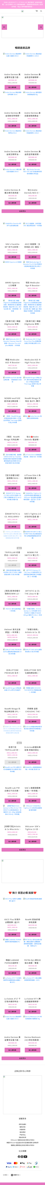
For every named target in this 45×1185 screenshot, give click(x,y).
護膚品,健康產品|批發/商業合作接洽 (22, 1145)
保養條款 (22, 1129)
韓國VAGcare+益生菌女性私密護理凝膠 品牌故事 (23, 1143)
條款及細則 (22, 1124)
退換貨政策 (22, 1137)
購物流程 (22, 1127)
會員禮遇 (22, 1132)
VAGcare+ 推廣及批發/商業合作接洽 (22, 1140)
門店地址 (22, 1135)
